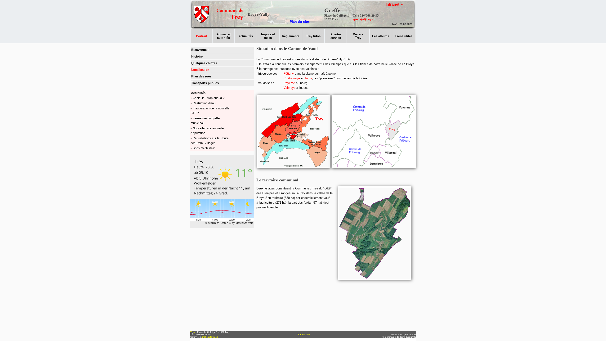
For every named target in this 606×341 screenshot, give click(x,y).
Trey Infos (313, 36)
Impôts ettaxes (268, 36)
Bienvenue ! (200, 50)
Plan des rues (201, 76)
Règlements (290, 36)
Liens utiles (403, 36)
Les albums (380, 36)
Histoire (197, 56)
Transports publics (205, 83)
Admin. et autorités (223, 36)
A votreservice (335, 36)
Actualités (245, 36)
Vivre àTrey (358, 36)
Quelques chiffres (204, 63)
